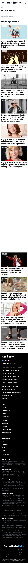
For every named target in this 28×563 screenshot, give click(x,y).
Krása (4, 407)
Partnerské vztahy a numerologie (9, 472)
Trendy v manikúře (5, 471)
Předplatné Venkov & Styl (10, 370)
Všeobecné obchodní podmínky (12, 392)
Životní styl (6, 410)
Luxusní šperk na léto (17, 475)
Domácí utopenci (19, 487)
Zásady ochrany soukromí (10, 386)
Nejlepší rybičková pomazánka (8, 487)
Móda (3, 404)
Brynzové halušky (5, 488)
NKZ (8, 552)
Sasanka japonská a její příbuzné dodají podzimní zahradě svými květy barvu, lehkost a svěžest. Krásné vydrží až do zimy (14, 510)
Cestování (11, 463)
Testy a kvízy (20, 461)
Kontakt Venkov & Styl (9, 380)
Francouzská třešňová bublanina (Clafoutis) (11, 482)
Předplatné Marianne (9, 364)
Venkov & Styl (6, 433)
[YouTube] (9, 360)
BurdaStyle (20, 552)
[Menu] (3, 2)
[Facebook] (3, 360)
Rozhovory (5, 417)
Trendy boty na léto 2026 (13, 474)
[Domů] (14, 2)
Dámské (20, 551)
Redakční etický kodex (9, 383)
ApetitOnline (6, 438)
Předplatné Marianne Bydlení (12, 367)
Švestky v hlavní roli (16, 481)
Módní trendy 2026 (10, 464)
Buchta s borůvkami (15, 488)
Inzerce (4, 399)
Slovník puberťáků (13, 461)
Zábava (4, 413)
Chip (3, 447)
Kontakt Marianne (8, 373)
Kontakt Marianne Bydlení (10, 376)
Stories (4, 420)
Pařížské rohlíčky (20, 485)
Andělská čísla (5, 463)
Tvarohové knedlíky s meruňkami (9, 485)
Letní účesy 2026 (8, 475)
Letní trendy (17, 464)
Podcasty (5, 426)
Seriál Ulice (19, 472)
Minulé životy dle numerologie (17, 471)
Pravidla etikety (5, 461)
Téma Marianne (7, 429)
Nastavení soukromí (8, 389)
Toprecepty (6, 454)
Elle (3, 441)
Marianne (20, 549)
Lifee (3, 451)
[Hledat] (24, 2)
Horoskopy (5, 423)
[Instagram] (6, 360)
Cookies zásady (7, 395)
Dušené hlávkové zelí (6, 481)
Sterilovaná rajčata (18, 484)
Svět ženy (5, 444)
